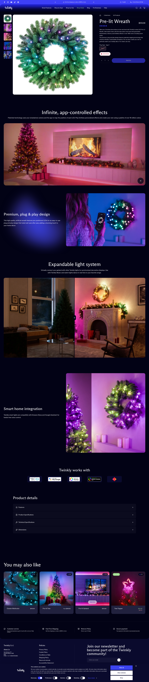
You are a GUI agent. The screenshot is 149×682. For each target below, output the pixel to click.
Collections (107, 15)
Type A (102, 48)
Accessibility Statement (46, 663)
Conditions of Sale (44, 655)
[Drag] (74, 318)
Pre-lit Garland (84, 608)
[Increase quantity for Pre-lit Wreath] (108, 60)
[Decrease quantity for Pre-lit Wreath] (101, 60)
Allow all (121, 667)
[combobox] (124, 2)
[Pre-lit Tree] (57, 589)
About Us (7, 649)
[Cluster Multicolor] (21, 589)
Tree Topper (118, 608)
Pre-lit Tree (46, 608)
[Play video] (74, 154)
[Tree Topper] (128, 589)
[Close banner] (136, 666)
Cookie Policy (43, 652)
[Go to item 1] (8, 28)
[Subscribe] (118, 660)
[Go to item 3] (8, 46)
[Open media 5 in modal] (53, 55)
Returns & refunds (44, 660)
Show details (91, 678)
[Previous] (55, 2)
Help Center (87, 2)
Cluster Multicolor (13, 608)
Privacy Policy (43, 649)
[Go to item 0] (8, 18)
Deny (121, 677)
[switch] (55, 678)
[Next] (93, 2)
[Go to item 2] (8, 37)
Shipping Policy (44, 657)
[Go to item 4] (8, 55)
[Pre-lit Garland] (92, 589)
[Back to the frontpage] (100, 15)
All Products (116, 15)
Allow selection (121, 672)
